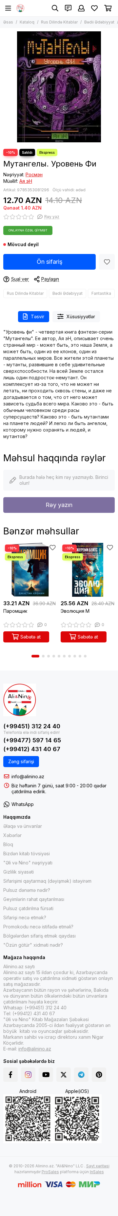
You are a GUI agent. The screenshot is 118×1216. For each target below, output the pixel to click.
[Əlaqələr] (68, 8)
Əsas (8, 22)
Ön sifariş (50, 261)
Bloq (8, 844)
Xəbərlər (12, 835)
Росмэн (34, 174)
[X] (63, 1074)
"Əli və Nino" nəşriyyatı (27, 862)
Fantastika (101, 293)
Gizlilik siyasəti (18, 872)
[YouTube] (46, 1074)
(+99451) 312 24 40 (31, 726)
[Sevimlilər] (107, 262)
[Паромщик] (30, 570)
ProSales (50, 1171)
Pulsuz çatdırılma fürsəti (28, 908)
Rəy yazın (59, 504)
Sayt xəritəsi (97, 1165)
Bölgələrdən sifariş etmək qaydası (39, 936)
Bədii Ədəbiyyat (99, 22)
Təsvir (37, 316)
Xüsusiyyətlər (81, 316)
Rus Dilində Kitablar (59, 22)
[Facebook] (10, 1074)
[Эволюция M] (88, 570)
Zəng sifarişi (21, 761)
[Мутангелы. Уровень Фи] (59, 86)
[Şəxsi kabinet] (81, 8)
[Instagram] (28, 1074)
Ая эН (25, 181)
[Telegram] (81, 1074)
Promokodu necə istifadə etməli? (38, 926)
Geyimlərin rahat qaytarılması (33, 899)
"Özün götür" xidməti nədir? (33, 945)
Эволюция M (75, 611)
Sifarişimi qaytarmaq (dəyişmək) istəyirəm (47, 881)
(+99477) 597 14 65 (32, 740)
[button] (35, 656)
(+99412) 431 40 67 (31, 749)
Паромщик (15, 611)
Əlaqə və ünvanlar (22, 826)
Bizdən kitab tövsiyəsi (26, 853)
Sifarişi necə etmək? (24, 917)
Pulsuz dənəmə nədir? (26, 890)
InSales (97, 1171)
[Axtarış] (55, 8)
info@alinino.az (27, 776)
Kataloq (27, 22)
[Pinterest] (99, 1074)
